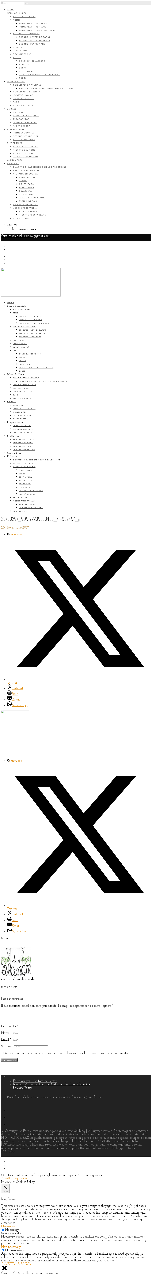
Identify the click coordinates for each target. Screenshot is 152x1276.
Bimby (23, 180)
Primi (16, 20)
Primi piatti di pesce (32, 27)
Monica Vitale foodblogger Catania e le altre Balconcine (51, 1084)
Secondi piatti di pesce (34, 40)
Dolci (17, 57)
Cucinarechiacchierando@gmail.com (25, 236)
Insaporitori (22, 119)
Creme (23, 68)
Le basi (11, 109)
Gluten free (15, 160)
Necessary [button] (8, 1226)
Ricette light (22, 218)
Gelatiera (25, 191)
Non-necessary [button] (11, 1247)
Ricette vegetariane (32, 215)
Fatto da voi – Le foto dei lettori (35, 1081)
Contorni (19, 47)
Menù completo (17, 13)
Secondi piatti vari (32, 44)
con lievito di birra (26, 92)
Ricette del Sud (23, 153)
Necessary (12, 1230)
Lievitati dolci (23, 95)
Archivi (12, 229)
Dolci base (26, 71)
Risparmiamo (15, 129)
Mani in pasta (16, 81)
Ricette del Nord (24, 150)
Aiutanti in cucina (25, 174)
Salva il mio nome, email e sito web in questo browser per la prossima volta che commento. (66, 1053)
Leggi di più (21, 1178)
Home (10, 9)
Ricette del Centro (25, 146)
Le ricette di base (25, 122)
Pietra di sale (28, 201)
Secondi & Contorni (26, 33)
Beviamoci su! (22, 54)
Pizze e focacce (23, 105)
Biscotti (25, 64)
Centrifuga (26, 184)
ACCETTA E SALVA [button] (16, 1264)
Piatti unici (21, 50)
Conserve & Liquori (26, 115)
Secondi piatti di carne (35, 37)
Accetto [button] (6, 1178)
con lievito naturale (27, 85)
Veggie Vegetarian (25, 208)
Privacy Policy (22, 1088)
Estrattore (26, 187)
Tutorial (19, 112)
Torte (23, 78)
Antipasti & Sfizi (24, 16)
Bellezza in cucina (25, 204)
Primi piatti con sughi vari (37, 30)
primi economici (23, 133)
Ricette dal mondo (25, 156)
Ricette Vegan (28, 211)
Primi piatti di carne (33, 23)
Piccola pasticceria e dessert (39, 74)
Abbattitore (27, 177)
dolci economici (24, 139)
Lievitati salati (23, 98)
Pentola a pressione (32, 197)
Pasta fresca (21, 126)
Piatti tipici (15, 143)
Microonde (26, 194)
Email (6, 1039)
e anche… (13, 163)
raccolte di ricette (26, 170)
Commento (9, 1026)
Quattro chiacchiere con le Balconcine (39, 167)
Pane (16, 102)
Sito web (7, 1046)
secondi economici (25, 136)
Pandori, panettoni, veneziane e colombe (46, 88)
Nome (6, 1033)
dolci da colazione (32, 61)
